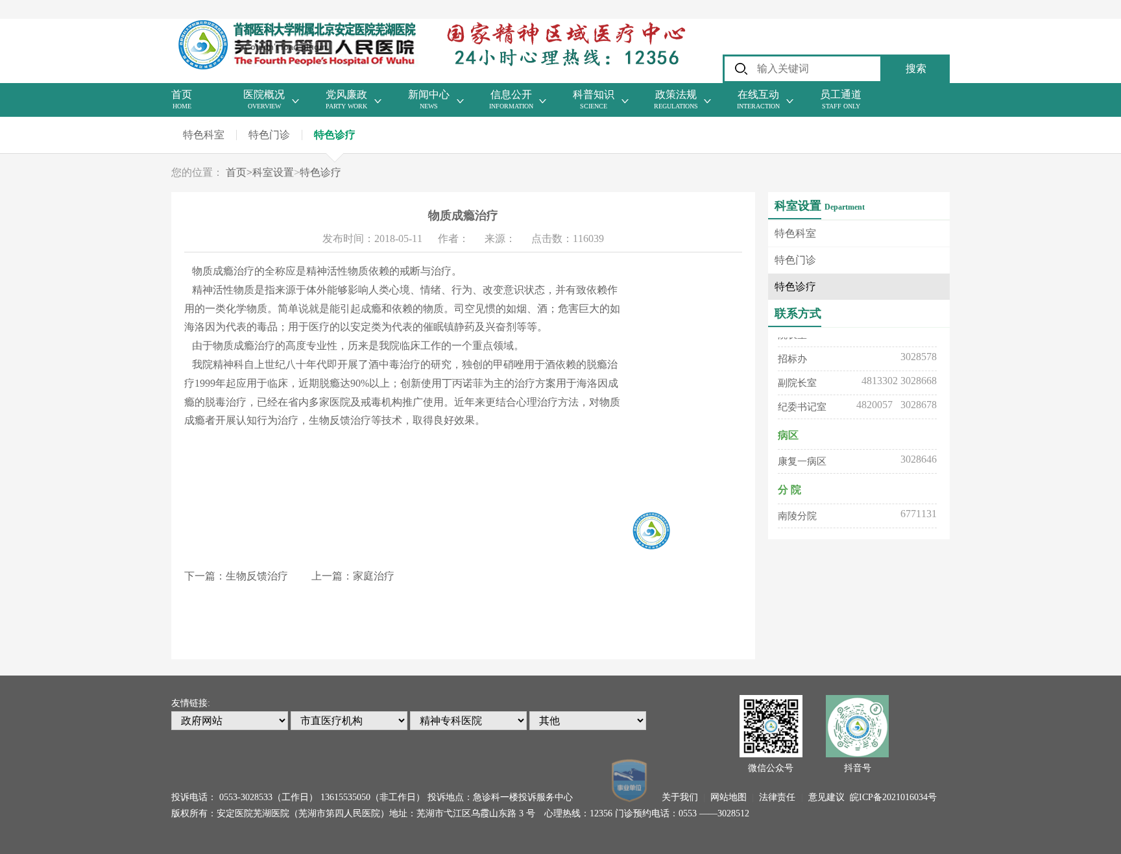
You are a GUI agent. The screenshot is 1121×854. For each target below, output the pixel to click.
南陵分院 (797, 511)
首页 (239, 172)
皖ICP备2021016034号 (893, 797)
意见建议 (826, 797)
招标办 (792, 354)
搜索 (916, 68)
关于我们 (680, 797)
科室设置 (273, 172)
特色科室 (203, 134)
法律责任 (777, 797)
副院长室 (797, 378)
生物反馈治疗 (257, 575)
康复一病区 (802, 457)
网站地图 (728, 797)
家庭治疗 (373, 575)
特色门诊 (269, 134)
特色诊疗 (335, 134)
